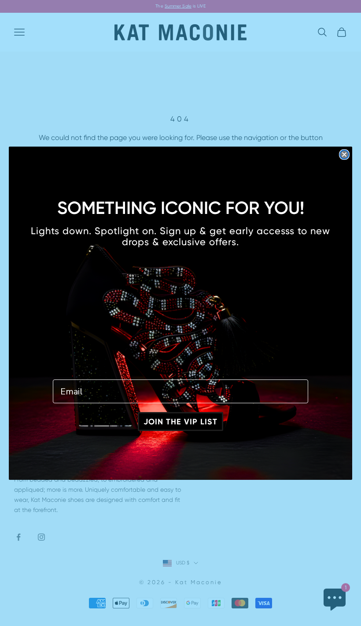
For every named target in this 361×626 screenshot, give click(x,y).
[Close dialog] (344, 154)
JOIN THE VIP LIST (180, 422)
